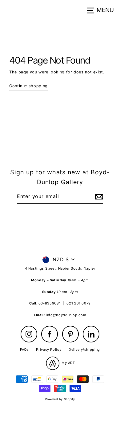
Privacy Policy (48, 349)
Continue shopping (28, 86)
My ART (67, 363)
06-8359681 (49, 303)
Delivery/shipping (84, 349)
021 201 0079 (78, 303)
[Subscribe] (98, 197)
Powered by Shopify (60, 399)
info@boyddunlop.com (66, 315)
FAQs (24, 349)
